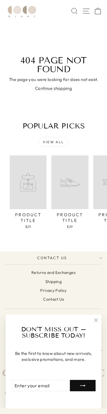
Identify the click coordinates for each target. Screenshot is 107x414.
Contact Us (52, 257)
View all (53, 142)
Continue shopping (53, 88)
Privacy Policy (53, 290)
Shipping (53, 281)
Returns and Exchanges (53, 272)
